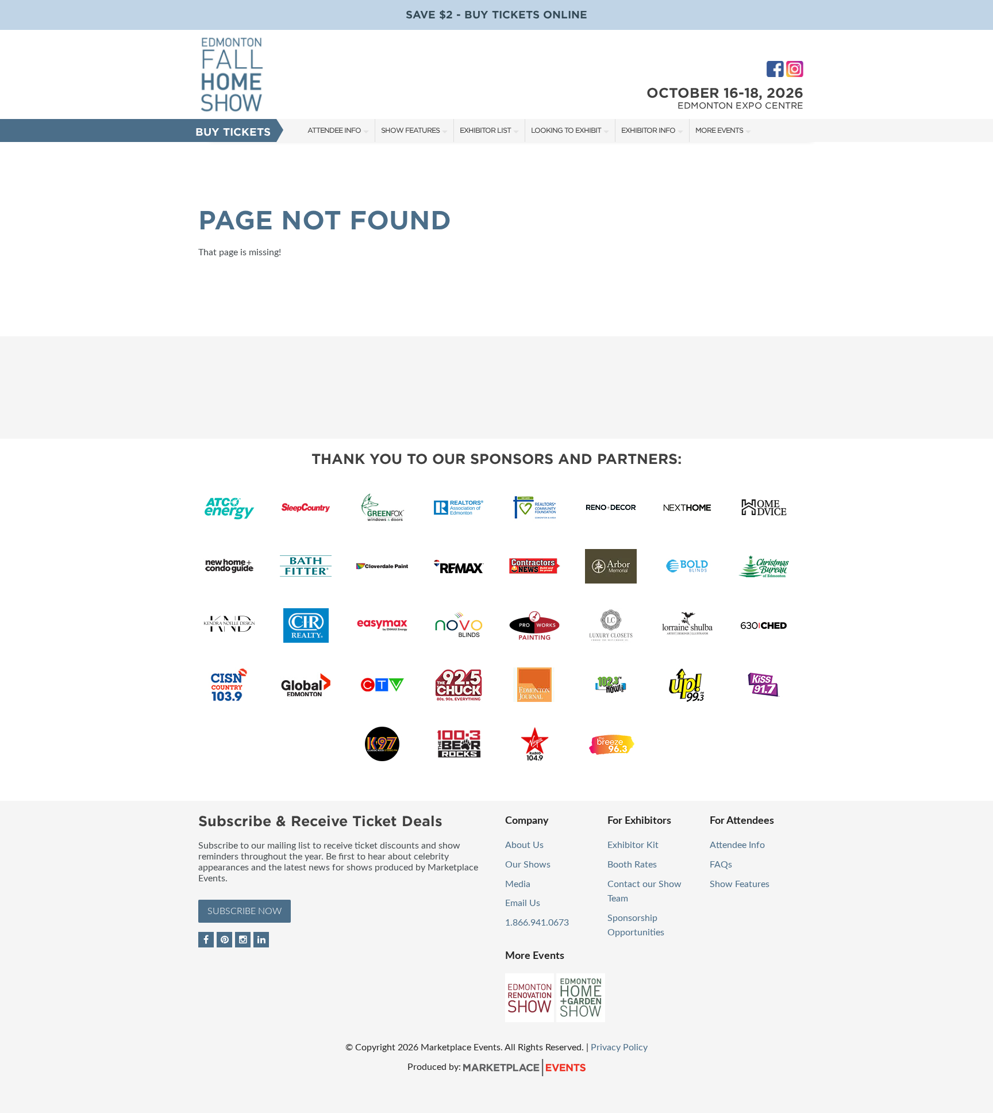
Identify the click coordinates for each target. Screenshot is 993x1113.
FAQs (721, 864)
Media (517, 884)
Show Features (410, 130)
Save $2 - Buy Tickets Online (496, 15)
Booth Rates (632, 864)
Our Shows (528, 864)
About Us (524, 845)
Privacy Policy (619, 1047)
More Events (719, 130)
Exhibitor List (485, 130)
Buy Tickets (233, 132)
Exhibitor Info (648, 130)
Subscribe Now (244, 911)
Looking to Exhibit (566, 130)
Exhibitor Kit (633, 845)
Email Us (522, 903)
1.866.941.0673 (537, 922)
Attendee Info (334, 130)
